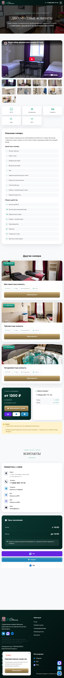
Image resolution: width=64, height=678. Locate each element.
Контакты (37, 635)
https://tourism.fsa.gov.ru (9, 649)
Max (33, 553)
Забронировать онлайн (17, 408)
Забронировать (32, 295)
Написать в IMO (15, 496)
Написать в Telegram (16, 489)
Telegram (33, 559)
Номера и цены (30, 13)
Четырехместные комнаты (15, 368)
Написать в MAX (15, 502)
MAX (37, 665)
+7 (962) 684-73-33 (52, 2)
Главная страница (20, 13)
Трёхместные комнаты (13, 326)
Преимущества (39, 632)
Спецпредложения (40, 628)
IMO (34, 565)
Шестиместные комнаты (14, 284)
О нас (35, 622)
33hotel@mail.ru (14, 509)
